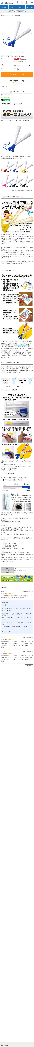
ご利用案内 (4, 7)
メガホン (6, 15)
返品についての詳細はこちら (7, 94)
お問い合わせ (21, 7)
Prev (2, 34)
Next (31, 34)
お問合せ (26, 3)
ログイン (17, 3)
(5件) (11, 97)
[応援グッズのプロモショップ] (7, 4)
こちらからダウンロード (20, 345)
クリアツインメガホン (15, 15)
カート (22, 3)
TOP (2, 15)
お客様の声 (13, 7)
